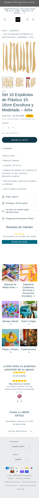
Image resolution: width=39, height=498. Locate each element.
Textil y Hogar (28, 321)
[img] (19, 372)
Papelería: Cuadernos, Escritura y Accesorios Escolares (28, 290)
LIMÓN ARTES (17, 475)
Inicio (4, 31)
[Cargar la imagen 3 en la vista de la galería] (31, 82)
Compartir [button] (8, 148)
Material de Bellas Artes (9, 286)
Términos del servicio (29, 482)
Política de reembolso (23, 478)
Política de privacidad (12, 482)
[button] (5, 19)
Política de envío (11, 485)
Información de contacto (27, 485)
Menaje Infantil (10, 321)
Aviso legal (20, 489)
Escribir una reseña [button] (19, 242)
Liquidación (14, 31)
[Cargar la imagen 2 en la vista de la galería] (19, 82)
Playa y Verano (10, 349)
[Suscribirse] (30, 431)
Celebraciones (28, 349)
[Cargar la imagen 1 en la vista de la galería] (7, 82)
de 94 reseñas (19, 376)
